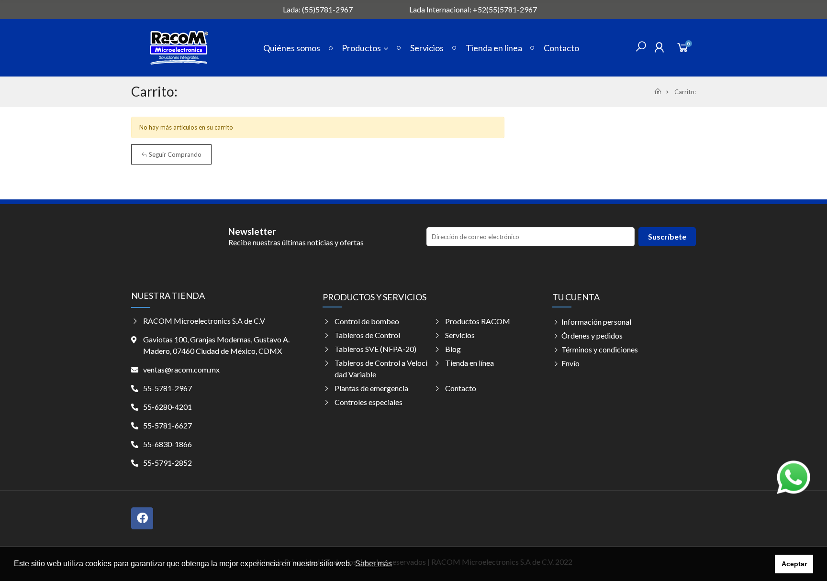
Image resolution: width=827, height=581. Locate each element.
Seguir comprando (174, 154)
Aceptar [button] (794, 564)
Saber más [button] (373, 563)
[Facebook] (142, 518)
